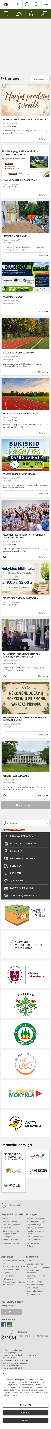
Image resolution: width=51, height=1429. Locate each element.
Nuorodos (31, 1261)
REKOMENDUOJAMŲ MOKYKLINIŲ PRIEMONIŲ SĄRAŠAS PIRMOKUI (24, 718)
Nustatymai (25, 1405)
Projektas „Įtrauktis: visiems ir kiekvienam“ (14, 1283)
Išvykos (14, 782)
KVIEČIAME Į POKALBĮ (13, 297)
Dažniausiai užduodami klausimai (36, 1277)
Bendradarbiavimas (10, 1240)
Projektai (15, 873)
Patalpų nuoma (33, 1243)
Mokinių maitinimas (34, 1240)
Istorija (5, 1218)
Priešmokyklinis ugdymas (37, 1222)
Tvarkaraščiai (13, 1205)
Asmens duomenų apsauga (38, 1267)
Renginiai (15, 126)
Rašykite (7, 1312)
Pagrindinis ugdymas (35, 1225)
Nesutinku (25, 1413)
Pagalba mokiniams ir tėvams (35, 1232)
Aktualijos (15, 663)
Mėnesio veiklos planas (22, 858)
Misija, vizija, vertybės (11, 1225)
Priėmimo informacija (21, 836)
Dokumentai (16, 851)
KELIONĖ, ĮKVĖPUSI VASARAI (16, 776)
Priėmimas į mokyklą (11, 1243)
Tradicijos (7, 1237)
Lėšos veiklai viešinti (11, 1270)
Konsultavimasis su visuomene (34, 1271)
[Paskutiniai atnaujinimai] (27, 4)
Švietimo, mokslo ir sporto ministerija (32, 1336)
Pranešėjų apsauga (34, 1282)
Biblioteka (15, 866)
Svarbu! (14, 187)
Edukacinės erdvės (10, 1222)
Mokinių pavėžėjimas (35, 1237)
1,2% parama (16, 881)
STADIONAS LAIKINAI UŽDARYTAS (19, 353)
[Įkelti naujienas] (17, 4)
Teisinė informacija (34, 1291)
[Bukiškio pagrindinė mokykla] (6, 4)
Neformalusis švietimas (36, 1228)
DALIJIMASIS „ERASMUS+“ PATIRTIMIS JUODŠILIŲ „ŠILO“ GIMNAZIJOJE (21, 655)
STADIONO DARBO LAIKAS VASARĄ (19, 474)
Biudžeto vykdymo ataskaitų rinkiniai (14, 1262)
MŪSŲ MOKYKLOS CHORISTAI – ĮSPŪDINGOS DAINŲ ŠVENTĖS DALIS (24, 536)
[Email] (9, 1324)
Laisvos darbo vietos (21, 888)
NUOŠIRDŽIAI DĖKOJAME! (15, 236)
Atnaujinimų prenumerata (24, 895)
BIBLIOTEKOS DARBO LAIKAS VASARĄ (20, 598)
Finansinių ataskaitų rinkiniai (14, 1267)
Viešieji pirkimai (9, 1276)
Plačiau (41, 139)
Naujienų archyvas (27, 805)
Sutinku (25, 1420)
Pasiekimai (7, 1228)
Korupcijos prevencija (35, 1285)
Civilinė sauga (32, 1288)
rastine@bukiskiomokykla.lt (17, 1360)
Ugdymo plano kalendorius (24, 843)
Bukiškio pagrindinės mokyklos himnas (11, 1232)
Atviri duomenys (33, 1294)
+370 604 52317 (11, 1358)
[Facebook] (3, 1324)
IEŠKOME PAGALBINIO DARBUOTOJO (20, 180)
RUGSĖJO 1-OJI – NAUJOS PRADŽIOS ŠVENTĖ (24, 119)
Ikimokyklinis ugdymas (36, 1218)
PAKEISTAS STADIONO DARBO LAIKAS (20, 413)
